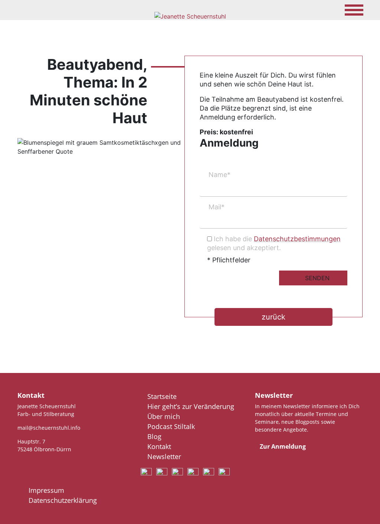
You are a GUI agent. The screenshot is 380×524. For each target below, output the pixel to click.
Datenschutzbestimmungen (297, 239)
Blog (154, 436)
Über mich (163, 416)
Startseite (162, 396)
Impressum (46, 490)
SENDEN (317, 278)
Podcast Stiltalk (171, 426)
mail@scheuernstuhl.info (48, 427)
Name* (219, 175)
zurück (273, 316)
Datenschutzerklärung (63, 500)
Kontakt (159, 446)
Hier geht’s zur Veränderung (190, 406)
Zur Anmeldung (283, 446)
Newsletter (164, 456)
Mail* (217, 207)
